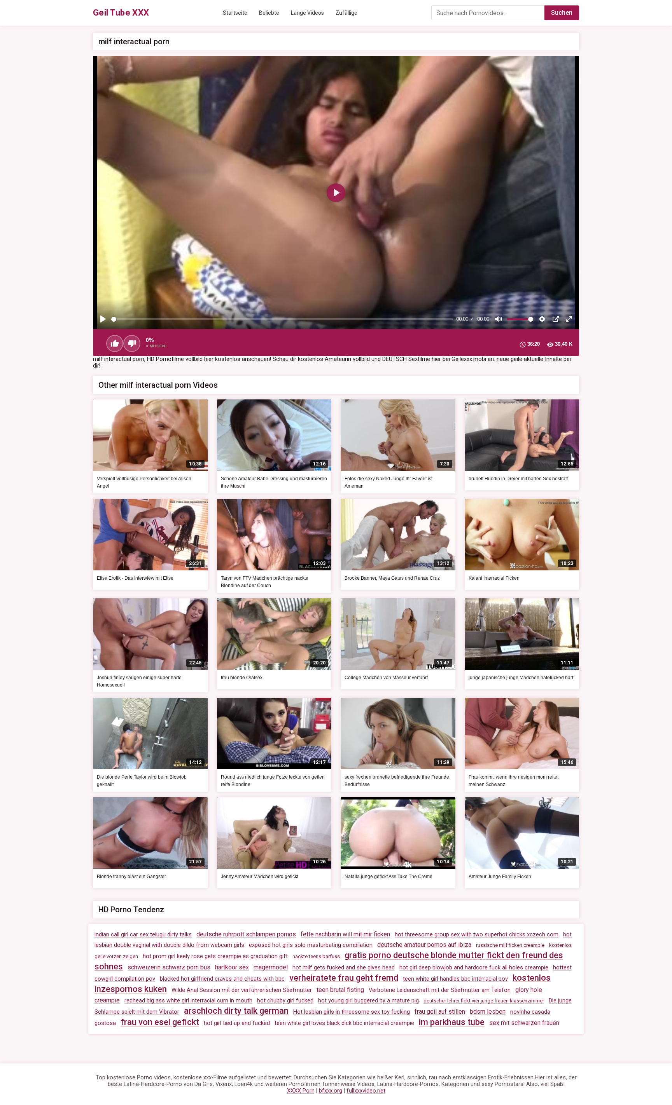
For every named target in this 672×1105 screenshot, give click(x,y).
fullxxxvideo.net (365, 1091)
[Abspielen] (103, 319)
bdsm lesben (488, 1011)
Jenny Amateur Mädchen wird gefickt (259, 876)
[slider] (282, 319)
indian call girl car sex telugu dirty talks (143, 934)
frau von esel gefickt (160, 1022)
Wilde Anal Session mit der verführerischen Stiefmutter (242, 990)
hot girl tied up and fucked (237, 1023)
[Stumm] (498, 319)
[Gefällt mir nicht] (131, 343)
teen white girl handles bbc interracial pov (455, 979)
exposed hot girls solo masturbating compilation (311, 945)
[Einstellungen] (542, 319)
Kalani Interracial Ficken (494, 578)
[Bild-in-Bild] (556, 319)
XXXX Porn (301, 1091)
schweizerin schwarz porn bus (169, 967)
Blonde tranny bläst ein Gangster (131, 876)
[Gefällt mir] (114, 343)
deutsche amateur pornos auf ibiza (424, 944)
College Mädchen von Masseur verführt (386, 677)
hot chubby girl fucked (285, 1000)
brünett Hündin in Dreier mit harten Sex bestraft (518, 478)
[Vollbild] (569, 319)
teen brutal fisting (340, 989)
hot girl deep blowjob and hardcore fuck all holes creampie (473, 967)
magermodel (271, 967)
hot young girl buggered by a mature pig (368, 1000)
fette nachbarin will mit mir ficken (345, 934)
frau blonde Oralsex (241, 677)
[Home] (121, 13)
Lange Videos (307, 13)
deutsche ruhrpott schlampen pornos (246, 934)
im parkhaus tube (452, 1022)
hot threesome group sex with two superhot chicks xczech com (476, 934)
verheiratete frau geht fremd (343, 978)
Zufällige (346, 13)
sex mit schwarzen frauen (524, 1023)
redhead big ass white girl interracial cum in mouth (188, 1000)
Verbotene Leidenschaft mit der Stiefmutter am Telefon (440, 990)
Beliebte (269, 13)
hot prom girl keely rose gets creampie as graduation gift (215, 956)
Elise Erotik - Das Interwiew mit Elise (135, 578)
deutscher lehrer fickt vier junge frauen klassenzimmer (484, 1001)
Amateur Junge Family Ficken (500, 876)
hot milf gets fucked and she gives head (343, 967)
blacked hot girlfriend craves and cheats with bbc (222, 979)
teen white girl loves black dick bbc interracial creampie (344, 1023)
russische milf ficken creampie (510, 945)
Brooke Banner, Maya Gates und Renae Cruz (392, 578)
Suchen (561, 12)
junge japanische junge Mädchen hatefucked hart (521, 677)
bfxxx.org (330, 1091)
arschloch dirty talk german (236, 1011)
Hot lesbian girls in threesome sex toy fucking (351, 1012)
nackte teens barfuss (316, 956)
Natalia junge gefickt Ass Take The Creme (388, 876)
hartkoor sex (232, 967)
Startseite (235, 13)
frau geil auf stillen (440, 1011)
